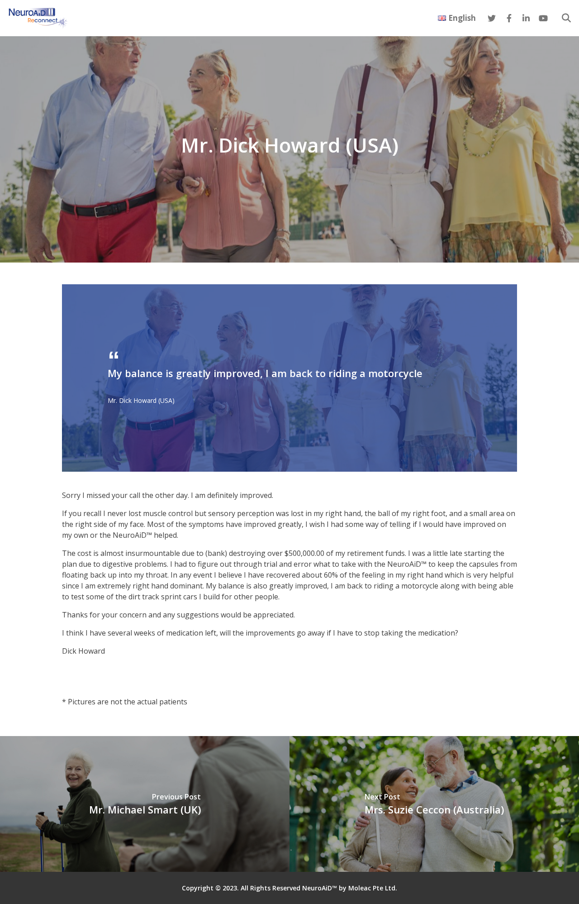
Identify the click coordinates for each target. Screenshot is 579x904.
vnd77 (72, 669)
